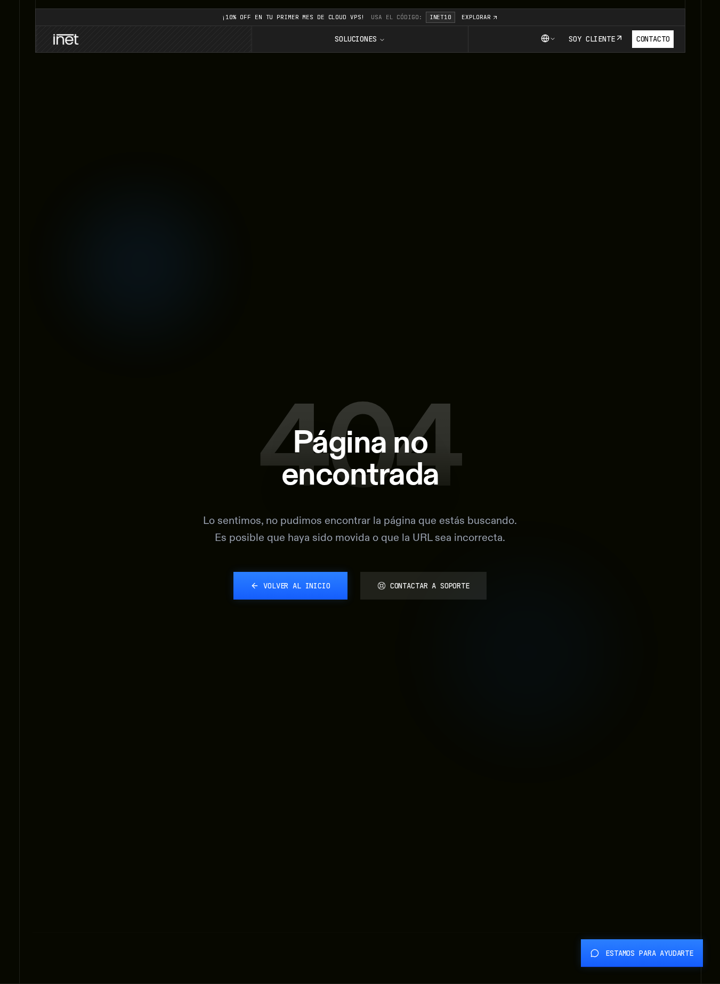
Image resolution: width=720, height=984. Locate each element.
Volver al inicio (296, 586)
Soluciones (355, 39)
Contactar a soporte (430, 586)
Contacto (653, 39)
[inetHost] (65, 39)
